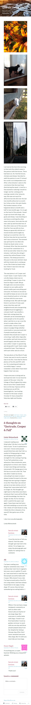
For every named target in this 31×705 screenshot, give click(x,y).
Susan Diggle (8, 646)
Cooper (21, 415)
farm (7, 416)
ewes (25, 415)
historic (10, 416)
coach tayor (16, 415)
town (21, 416)
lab (13, 416)
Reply (26, 443)
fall (4, 416)
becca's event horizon (9, 11)
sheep (18, 416)
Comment (22, 692)
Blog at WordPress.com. (9, 700)
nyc (15, 416)
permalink (19, 417)
